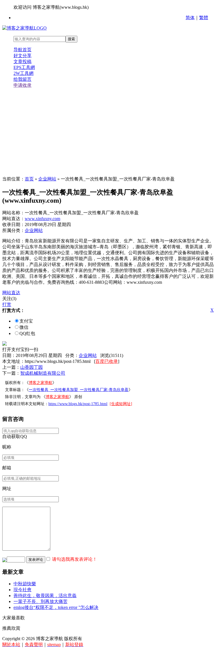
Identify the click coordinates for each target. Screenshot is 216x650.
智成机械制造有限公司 (42, 373)
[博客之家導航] (24, 28)
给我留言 (23, 79)
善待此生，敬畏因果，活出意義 (45, 595)
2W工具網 (23, 73)
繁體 (203, 17)
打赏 (6, 304)
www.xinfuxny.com (42, 218)
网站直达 (11, 292)
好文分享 (23, 55)
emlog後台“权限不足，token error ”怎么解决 (56, 607)
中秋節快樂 (25, 583)
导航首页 (23, 49)
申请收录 (23, 85)
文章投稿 (23, 61)
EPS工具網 (24, 67)
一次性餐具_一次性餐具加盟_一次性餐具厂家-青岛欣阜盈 (79, 390)
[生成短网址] (121, 404)
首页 (29, 179)
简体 (190, 17)
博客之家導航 (40, 383)
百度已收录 (106, 361)
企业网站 (47, 179)
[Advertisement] (108, 132)
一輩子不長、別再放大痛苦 (41, 601)
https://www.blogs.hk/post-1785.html (77, 404)
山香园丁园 (31, 367)
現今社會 (23, 589)
